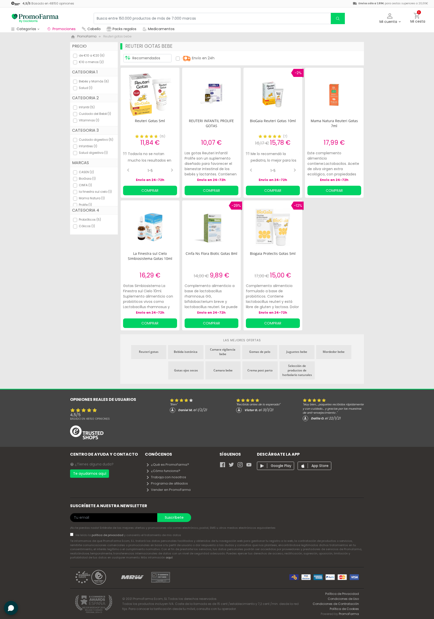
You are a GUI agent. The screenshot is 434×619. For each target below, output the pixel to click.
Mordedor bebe (334, 352)
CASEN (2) (86, 172)
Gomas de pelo (259, 352)
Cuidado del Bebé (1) (95, 114)
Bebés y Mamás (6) (94, 81)
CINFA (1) (85, 185)
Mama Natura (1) (92, 198)
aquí (169, 557)
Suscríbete (174, 517)
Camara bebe (223, 370)
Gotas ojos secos (186, 370)
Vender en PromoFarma (171, 489)
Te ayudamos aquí (89, 473)
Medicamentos (161, 28)
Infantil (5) (87, 107)
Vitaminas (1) (89, 120)
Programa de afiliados (169, 483)
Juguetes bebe (296, 352)
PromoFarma (349, 614)
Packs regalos (124, 28)
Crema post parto (260, 370)
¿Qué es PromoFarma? (170, 464)
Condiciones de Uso (343, 599)
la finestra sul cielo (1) (95, 191)
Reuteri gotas (148, 352)
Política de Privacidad (342, 594)
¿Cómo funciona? (165, 470)
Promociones (64, 28)
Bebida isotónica (185, 352)
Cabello (94, 28)
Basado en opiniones (90, 419)
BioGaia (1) (87, 178)
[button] (390, 18)
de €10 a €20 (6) (91, 55)
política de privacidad (108, 535)
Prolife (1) (85, 205)
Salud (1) (85, 88)
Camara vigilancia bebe (222, 351)
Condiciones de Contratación (336, 604)
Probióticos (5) (90, 219)
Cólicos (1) (87, 226)
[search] (338, 18)
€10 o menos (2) (91, 62)
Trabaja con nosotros (168, 477)
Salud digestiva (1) (93, 153)
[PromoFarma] (35, 18)
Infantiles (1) (88, 146)
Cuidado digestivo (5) (96, 139)
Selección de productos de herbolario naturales (297, 370)
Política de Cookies (344, 609)
